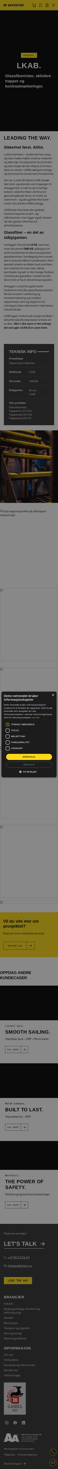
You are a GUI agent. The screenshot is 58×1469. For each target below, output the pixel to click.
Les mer (36, 717)
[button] (29, 771)
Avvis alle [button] (29, 764)
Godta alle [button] (29, 756)
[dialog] (29, 734)
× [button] (53, 695)
